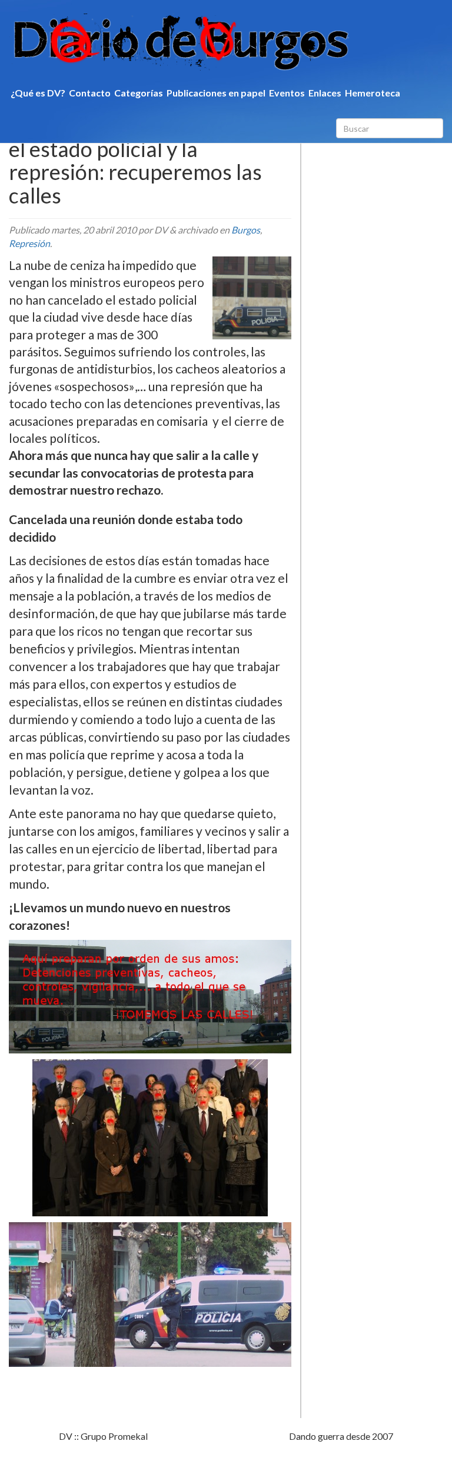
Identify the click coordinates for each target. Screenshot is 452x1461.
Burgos (245, 229)
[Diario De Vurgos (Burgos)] (226, 42)
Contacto (90, 92)
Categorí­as (138, 92)
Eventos (287, 92)
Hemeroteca (372, 92)
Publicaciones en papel (216, 92)
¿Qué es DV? (38, 92)
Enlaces (324, 92)
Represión (29, 243)
